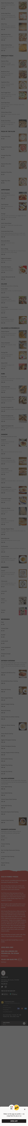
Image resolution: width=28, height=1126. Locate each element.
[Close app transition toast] (24, 1109)
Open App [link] (14, 1121)
